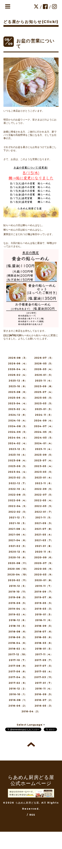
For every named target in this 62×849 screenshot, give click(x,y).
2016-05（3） (44, 705)
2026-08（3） (18, 357)
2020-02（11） (18, 580)
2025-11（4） (44, 380)
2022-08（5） (18, 494)
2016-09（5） (44, 694)
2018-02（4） (18, 648)
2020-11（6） (44, 551)
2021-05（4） (44, 534)
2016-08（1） (18, 700)
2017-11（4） (44, 654)
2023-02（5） (18, 477)
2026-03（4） (44, 369)
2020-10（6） (17, 557)
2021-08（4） (18, 528)
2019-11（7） (44, 585)
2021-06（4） (18, 534)
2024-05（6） (44, 431)
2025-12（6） (18, 380)
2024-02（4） (18, 443)
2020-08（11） (18, 563)
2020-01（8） (44, 580)
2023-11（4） (44, 449)
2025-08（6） (18, 392)
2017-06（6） (17, 671)
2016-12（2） (18, 688)
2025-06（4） (18, 397)
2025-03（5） (44, 403)
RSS (32, 814)
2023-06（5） (18, 466)
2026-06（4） (18, 363)
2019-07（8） (44, 597)
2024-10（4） (18, 420)
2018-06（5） (17, 637)
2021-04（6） (18, 540)
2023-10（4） (17, 454)
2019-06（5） (17, 603)
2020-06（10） (18, 568)
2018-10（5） (18, 625)
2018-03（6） (44, 643)
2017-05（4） (44, 671)
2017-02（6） (18, 682)
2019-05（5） (44, 603)
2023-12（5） (18, 449)
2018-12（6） (18, 620)
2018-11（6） (44, 620)
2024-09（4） (44, 420)
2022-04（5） (18, 506)
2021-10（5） (18, 523)
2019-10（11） (17, 591)
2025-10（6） (18, 386)
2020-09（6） (44, 557)
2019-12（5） (18, 585)
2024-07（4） (44, 426)
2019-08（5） (17, 597)
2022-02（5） (18, 511)
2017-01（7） (44, 682)
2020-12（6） (18, 551)
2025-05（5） (44, 397)
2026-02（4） (18, 374)
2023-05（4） (44, 466)
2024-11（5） (44, 414)
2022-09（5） (44, 489)
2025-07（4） (44, 392)
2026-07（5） (44, 357)
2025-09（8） (44, 386)
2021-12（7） (18, 517)
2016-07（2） (44, 700)
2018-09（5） (44, 625)
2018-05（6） (44, 637)
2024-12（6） (17, 414)
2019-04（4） (18, 608)
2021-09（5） (44, 523)
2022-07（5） (44, 494)
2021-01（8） (44, 546)
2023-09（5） (44, 454)
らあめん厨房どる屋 (27, 802)
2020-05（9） (44, 568)
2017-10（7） (18, 660)
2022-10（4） (17, 489)
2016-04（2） (31, 711)
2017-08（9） (17, 665)
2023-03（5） (44, 471)
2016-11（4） (44, 688)
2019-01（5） (44, 614)
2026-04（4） (18, 369)
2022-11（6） (44, 483)
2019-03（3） (44, 608)
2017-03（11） (44, 677)
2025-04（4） (18, 403)
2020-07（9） (44, 563)
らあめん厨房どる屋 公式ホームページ (31, 780)
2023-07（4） (44, 460)
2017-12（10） (18, 654)
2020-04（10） (17, 574)
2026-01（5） (44, 374)
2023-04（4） (18, 471)
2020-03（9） (44, 574)
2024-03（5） (44, 437)
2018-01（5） (44, 648)
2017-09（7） (44, 660)
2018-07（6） (44, 631)
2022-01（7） (44, 511)
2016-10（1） (18, 694)
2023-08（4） (18, 460)
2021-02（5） (18, 546)
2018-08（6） (18, 631)
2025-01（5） (44, 409)
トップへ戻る (31, 744)
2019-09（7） (44, 591)
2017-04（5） (17, 677)
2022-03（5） (44, 506)
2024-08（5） (18, 426)
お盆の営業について (35, 43)
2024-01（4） (44, 443)
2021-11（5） (44, 517)
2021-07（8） (44, 528)
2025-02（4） (18, 409)
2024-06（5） (18, 431)
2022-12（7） (18, 483)
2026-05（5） (44, 363)
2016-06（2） (17, 705)
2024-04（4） (18, 437)
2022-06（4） (18, 500)
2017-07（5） (44, 665)
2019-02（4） (18, 614)
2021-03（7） (44, 540)
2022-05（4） (44, 500)
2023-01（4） (44, 477)
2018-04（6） (18, 643)
